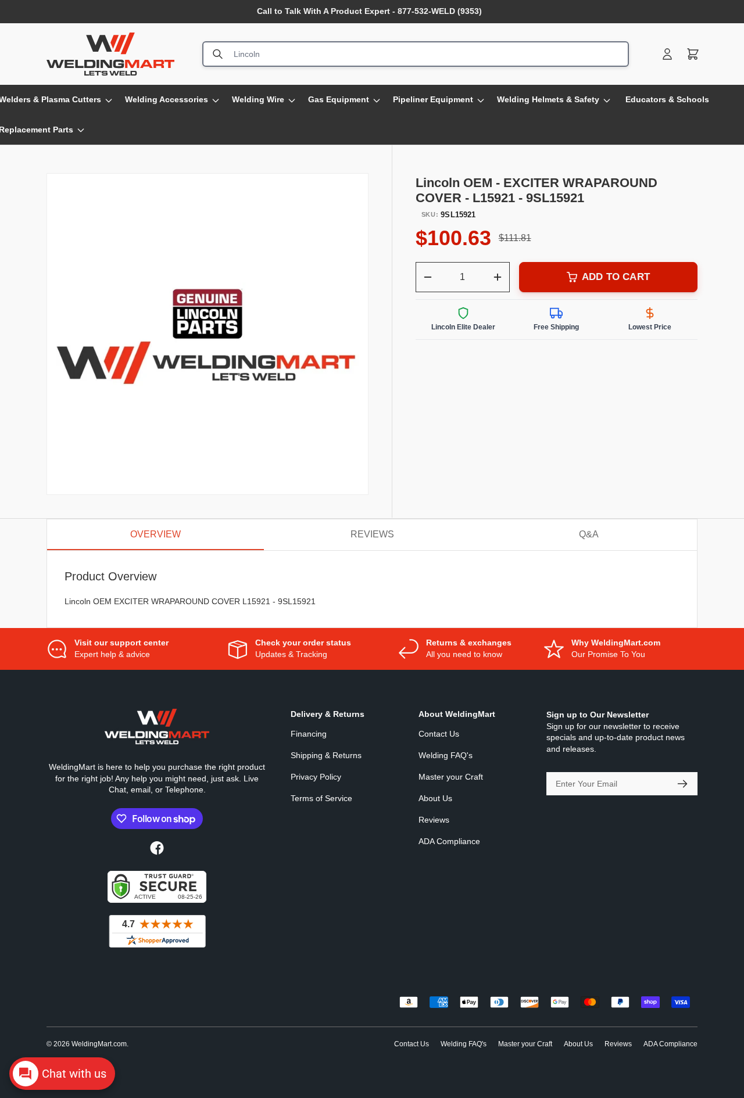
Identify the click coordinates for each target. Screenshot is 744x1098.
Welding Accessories (166, 99)
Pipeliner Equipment (433, 99)
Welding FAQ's (446, 755)
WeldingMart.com (99, 1044)
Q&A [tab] (589, 534)
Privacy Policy (316, 776)
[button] (692, 54)
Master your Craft (451, 776)
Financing (309, 733)
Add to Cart (616, 276)
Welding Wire (258, 99)
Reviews (434, 819)
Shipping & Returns (326, 755)
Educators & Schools (667, 99)
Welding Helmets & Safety (548, 99)
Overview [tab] (155, 534)
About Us (435, 798)
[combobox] (415, 54)
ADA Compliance (449, 841)
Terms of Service (321, 798)
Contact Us (439, 733)
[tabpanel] (372, 589)
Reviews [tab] (372, 534)
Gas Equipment (338, 99)
